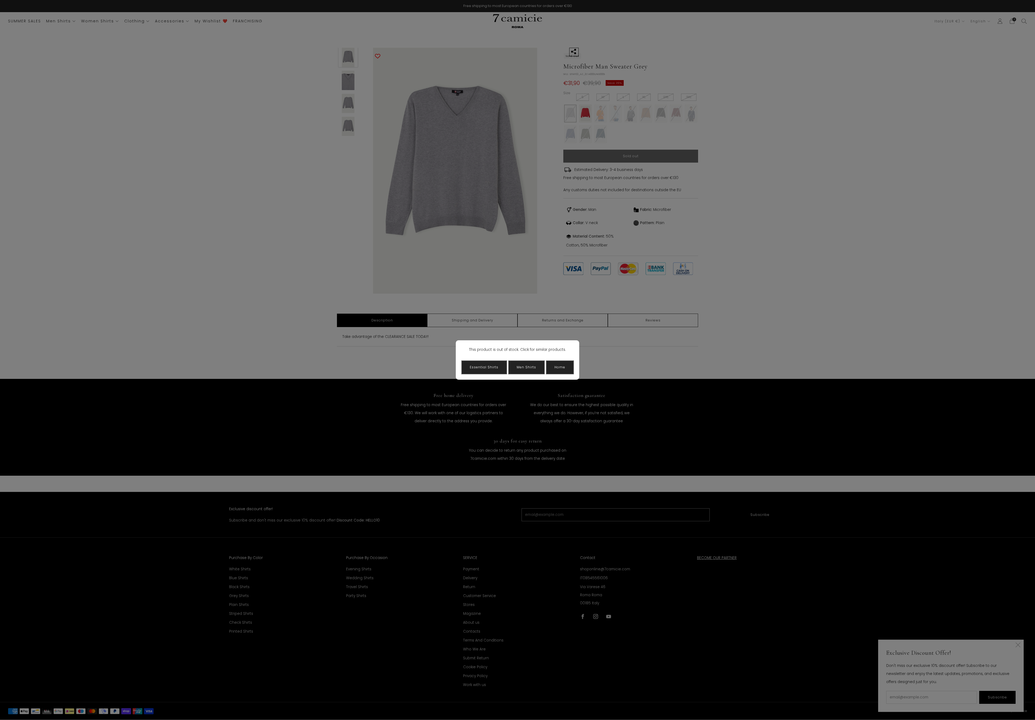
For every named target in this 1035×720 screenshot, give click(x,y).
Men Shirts (526, 367)
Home (559, 367)
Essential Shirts (484, 367)
